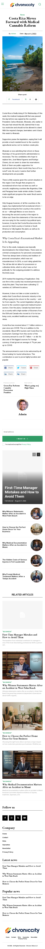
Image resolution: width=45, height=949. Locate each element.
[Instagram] (11, 818)
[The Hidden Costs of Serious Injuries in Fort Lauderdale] (37, 561)
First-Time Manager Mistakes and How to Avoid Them (22, 492)
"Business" (7, 631)
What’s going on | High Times (31, 386)
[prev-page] (34, 454)
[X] (18, 818)
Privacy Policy (26, 444)
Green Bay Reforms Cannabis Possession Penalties (12, 389)
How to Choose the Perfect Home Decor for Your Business (14, 529)
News (22, 15)
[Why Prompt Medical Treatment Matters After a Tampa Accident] (37, 576)
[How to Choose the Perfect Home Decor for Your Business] (37, 529)
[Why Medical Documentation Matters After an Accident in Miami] (37, 545)
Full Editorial (9, 501)
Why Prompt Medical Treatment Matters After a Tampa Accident (13, 576)
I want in (21, 439)
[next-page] (38, 454)
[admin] (22, 405)
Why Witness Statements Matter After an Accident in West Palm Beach (14, 513)
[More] (36, 99)
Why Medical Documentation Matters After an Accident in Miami (14, 545)
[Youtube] (24, 818)
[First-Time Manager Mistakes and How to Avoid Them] (22, 477)
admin (13, 34)
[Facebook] (5, 818)
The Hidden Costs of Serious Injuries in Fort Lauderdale (14, 561)
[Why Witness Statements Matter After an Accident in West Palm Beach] (37, 514)
